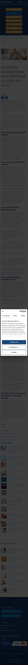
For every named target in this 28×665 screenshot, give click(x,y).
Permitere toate (14, 342)
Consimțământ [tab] (6, 315)
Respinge (14, 352)
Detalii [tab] (15, 315)
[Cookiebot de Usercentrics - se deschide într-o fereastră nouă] (19, 311)
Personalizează (13, 347)
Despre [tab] (23, 315)
